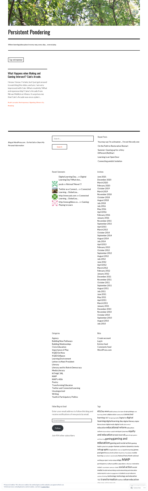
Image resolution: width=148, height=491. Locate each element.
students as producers (127, 473)
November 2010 (104, 312)
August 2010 (103, 321)
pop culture (122, 464)
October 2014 (103, 232)
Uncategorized (58, 391)
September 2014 (104, 235)
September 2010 (104, 318)
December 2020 (104, 179)
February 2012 (103, 271)
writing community (110, 483)
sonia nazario (101, 473)
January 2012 (103, 274)
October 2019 (103, 188)
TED (98, 480)
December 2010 (104, 309)
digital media (110, 424)
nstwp (114, 460)
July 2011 (101, 291)
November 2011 (104, 279)
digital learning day (114, 421)
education (101, 427)
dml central (127, 424)
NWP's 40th (57, 379)
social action (125, 466)
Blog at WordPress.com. (17, 142)
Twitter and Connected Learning (66, 388)
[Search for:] (73, 138)
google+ (111, 446)
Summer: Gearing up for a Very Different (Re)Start (111, 151)
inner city (40, 102)
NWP (54, 376)
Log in (99, 341)
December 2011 (104, 276)
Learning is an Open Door (108, 157)
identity (136, 446)
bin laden (121, 411)
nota (110, 460)
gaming (33, 102)
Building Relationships (61, 344)
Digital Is (122, 418)
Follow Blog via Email (59, 406)
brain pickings (129, 411)
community (120, 414)
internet (120, 450)
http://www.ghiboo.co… (69, 202)
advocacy (115, 411)
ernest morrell (119, 435)
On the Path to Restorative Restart (113, 146)
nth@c (119, 460)
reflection (129, 463)
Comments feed (104, 347)
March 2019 (102, 191)
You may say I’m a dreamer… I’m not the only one (118, 142)
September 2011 (104, 285)
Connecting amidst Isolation (110, 161)
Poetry (55, 382)
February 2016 (103, 215)
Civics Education (59, 347)
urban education (131, 479)
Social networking (109, 470)
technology (112, 476)
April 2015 (101, 227)
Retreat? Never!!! (74, 184)
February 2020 (103, 185)
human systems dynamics (124, 446)
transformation (109, 479)
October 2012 (103, 250)
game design (129, 435)
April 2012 (101, 265)
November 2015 (104, 221)
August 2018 (103, 200)
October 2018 (103, 197)
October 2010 (103, 315)
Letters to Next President (63, 361)
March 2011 (102, 303)
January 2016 (103, 218)
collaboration (111, 414)
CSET (107, 418)
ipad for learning (128, 450)
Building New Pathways (62, 341)
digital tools (119, 424)
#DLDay (100, 411)
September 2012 (104, 253)
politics (115, 464)
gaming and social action (120, 443)
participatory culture (105, 464)
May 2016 (101, 209)
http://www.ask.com (67, 195)
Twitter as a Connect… (68, 189)
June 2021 (101, 176)
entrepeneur (24, 102)
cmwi (104, 414)
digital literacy (129, 421)
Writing (55, 394)
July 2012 (101, 259)
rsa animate (105, 467)
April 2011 (101, 300)
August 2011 (103, 288)
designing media (114, 418)
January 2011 (103, 306)
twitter (120, 480)
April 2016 (101, 212)
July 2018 (101, 203)
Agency (55, 338)
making (11, 106)
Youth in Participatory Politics (65, 397)
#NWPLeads (109, 411)
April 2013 (101, 244)
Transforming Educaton (62, 385)
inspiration (113, 450)
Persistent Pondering (29, 32)
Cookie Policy (45, 487)
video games (100, 483)
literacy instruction (111, 453)
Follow (58, 428)
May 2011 (101, 297)
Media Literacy (58, 370)
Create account (104, 338)
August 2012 (103, 256)
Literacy (55, 364)
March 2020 (102, 182)
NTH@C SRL (57, 373)
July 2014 (101, 241)
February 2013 (103, 247)
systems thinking (102, 476)
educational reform (116, 427)
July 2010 (101, 323)
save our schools (114, 467)
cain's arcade (13, 102)
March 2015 (102, 229)
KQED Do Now (58, 353)
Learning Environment (61, 358)
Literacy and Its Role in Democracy (67, 367)
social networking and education (126, 470)
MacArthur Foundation (125, 453)
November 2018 (104, 194)
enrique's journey (121, 431)
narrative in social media (111, 456)
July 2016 (101, 206)
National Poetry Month (125, 456)
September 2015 (104, 224)
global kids (105, 446)
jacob (61, 184)
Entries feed (102, 344)
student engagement (112, 473)
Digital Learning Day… (68, 176)
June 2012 (101, 262)
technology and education (127, 476)
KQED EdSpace (58, 356)
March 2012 (102, 268)
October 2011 (103, 282)
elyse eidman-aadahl (109, 431)
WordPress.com (104, 350)
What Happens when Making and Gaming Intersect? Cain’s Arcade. (24, 75)
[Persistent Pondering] (74, 13)
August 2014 (103, 238)
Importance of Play (60, 350)
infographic (103, 449)
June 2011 (101, 294)
